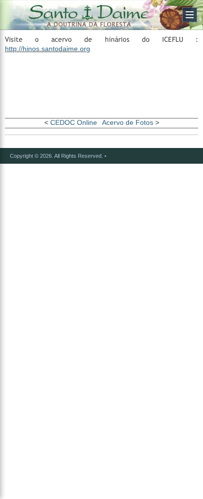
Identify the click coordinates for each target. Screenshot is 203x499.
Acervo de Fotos (127, 122)
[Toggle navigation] (189, 14)
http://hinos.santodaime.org (47, 49)
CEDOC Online (73, 122)
